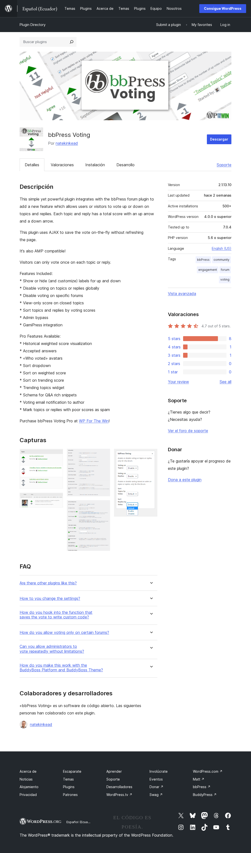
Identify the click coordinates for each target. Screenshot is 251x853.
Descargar (219, 139)
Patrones (70, 795)
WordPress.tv (119, 795)
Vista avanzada (182, 293)
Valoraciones (62, 164)
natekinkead (67, 143)
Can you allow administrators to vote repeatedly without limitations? (52, 648)
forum (225, 270)
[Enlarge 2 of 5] (56, 499)
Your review (178, 381)
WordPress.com (208, 771)
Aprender (114, 771)
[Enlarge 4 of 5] (103, 506)
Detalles (32, 164)
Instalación (95, 164)
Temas (68, 779)
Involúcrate (159, 771)
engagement (207, 270)
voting (224, 279)
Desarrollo (125, 164)
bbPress (203, 259)
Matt (198, 779)
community (221, 259)
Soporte (224, 164)
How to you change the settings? (50, 598)
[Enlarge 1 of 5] (56, 455)
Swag (156, 795)
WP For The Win (94, 420)
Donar (156, 787)
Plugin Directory (33, 25)
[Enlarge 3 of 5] (103, 455)
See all (225, 381)
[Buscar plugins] (71, 42)
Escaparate (72, 771)
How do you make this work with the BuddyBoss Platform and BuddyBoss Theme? (61, 667)
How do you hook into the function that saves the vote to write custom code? (56, 614)
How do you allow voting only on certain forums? (64, 632)
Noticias (26, 779)
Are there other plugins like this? (48, 583)
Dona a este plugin (184, 479)
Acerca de (28, 771)
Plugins (69, 787)
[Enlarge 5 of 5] (150, 455)
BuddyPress (205, 795)
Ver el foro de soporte (188, 430)
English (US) (221, 248)
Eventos (156, 779)
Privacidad (28, 795)
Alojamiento (29, 787)
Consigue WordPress (222, 8)
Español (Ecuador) (80, 822)
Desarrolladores (119, 787)
